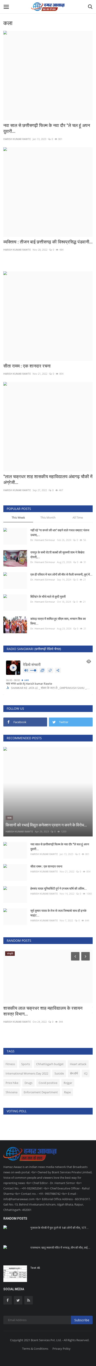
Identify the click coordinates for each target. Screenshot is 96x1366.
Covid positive (48, 1083)
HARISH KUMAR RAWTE (17, 139)
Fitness (10, 1064)
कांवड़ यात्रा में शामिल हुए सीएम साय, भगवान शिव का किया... (58, 621)
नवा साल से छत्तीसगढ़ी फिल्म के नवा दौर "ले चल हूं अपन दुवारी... (46, 128)
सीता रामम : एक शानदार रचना (27, 366)
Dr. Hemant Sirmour (42, 540)
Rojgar (68, 1083)
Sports (25, 1064)
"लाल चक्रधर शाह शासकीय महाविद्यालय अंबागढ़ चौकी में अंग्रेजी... (47, 479)
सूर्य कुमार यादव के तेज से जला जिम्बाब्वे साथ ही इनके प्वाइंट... (58, 913)
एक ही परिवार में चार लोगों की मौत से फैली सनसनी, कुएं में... (61, 574)
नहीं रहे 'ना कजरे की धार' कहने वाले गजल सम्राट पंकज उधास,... (59, 532)
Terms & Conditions (35, 1349)
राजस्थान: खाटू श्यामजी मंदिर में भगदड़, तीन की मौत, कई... (60, 1247)
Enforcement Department (41, 1092)
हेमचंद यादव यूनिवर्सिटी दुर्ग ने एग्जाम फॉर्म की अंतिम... (58, 888)
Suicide (59, 1073)
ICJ (85, 1073)
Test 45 (35, 1267)
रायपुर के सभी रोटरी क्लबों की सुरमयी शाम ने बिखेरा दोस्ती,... (57, 555)
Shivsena (11, 1092)
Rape (67, 1092)
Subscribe (81, 1320)
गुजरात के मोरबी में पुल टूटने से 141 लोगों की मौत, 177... (59, 1227)
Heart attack (78, 1064)
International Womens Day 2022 (27, 1073)
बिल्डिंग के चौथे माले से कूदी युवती (48, 596)
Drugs (28, 1083)
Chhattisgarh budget (50, 1064)
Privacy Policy (61, 1349)
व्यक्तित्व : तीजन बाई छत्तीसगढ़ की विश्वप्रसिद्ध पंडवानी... (48, 242)
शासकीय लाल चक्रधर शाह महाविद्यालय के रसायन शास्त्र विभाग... (42, 1011)
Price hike (12, 1083)
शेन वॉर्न (74, 1073)
